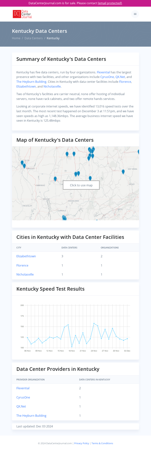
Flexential (103, 72)
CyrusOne (107, 77)
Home (16, 38)
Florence (125, 82)
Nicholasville (52, 86)
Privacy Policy (81, 443)
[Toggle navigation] (135, 14)
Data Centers (33, 38)
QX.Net (120, 77)
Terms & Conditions (102, 443)
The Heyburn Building (31, 82)
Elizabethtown (26, 86)
